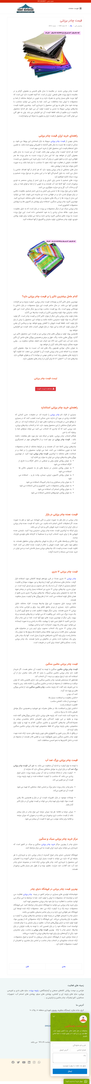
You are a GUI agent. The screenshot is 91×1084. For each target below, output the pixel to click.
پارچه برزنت (33, 990)
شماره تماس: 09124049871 (45, 1)
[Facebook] (13, 1062)
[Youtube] (23, 1062)
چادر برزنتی (54, 414)
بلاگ (71, 26)
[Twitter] (18, 1062)
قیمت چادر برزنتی (58, 141)
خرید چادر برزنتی (48, 844)
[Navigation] (74, 8)
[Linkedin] (29, 1062)
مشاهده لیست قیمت (45, 388)
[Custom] (39, 1062)
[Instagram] (34, 1062)
